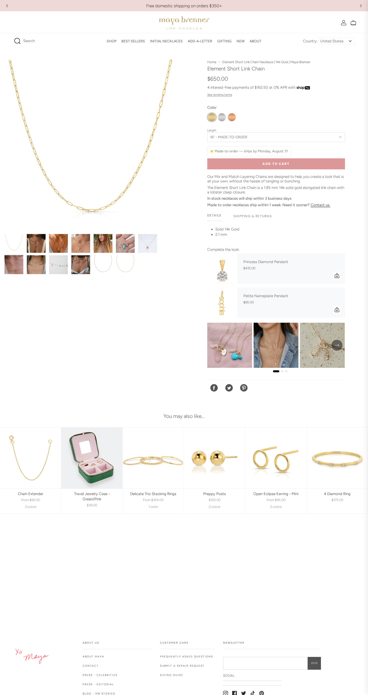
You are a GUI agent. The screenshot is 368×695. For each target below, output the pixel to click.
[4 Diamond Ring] (337, 458)
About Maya (93, 656)
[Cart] (353, 22)
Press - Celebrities (100, 675)
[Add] (337, 276)
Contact (91, 665)
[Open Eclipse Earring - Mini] (275, 458)
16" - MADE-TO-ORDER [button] (228, 137)
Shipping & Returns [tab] (253, 216)
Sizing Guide (171, 675)
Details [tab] (214, 215)
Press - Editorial (98, 684)
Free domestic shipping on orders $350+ (184, 5)
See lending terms (219, 94)
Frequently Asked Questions (186, 656)
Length (211, 130)
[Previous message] (7, 5)
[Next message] (360, 5)
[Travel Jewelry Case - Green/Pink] (91, 458)
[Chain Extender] (30, 458)
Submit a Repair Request (182, 665)
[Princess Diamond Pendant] (222, 269)
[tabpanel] (276, 235)
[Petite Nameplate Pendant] (222, 303)
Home (211, 62)
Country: (310, 41)
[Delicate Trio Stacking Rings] (153, 458)
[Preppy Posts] (214, 458)
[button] (111, 41)
